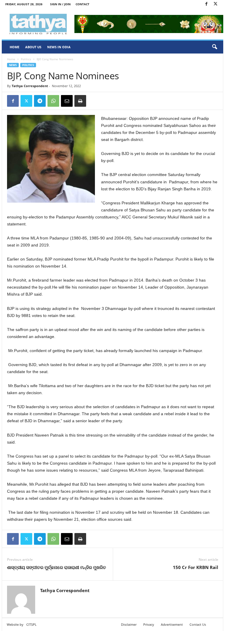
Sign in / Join (60, 4)
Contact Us (198, 624)
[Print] (80, 101)
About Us (33, 47)
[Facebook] (206, 4)
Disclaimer (129, 624)
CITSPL (31, 624)
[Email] (67, 101)
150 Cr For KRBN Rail (195, 567)
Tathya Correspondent (30, 86)
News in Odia (59, 47)
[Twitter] (215, 4)
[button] (214, 47)
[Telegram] (40, 101)
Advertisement (172, 624)
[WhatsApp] (53, 101)
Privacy (148, 624)
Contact (82, 4)
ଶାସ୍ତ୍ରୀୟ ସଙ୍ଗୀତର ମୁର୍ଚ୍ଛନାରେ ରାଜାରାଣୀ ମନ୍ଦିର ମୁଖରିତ (56, 567)
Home (14, 47)
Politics (26, 59)
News (13, 65)
